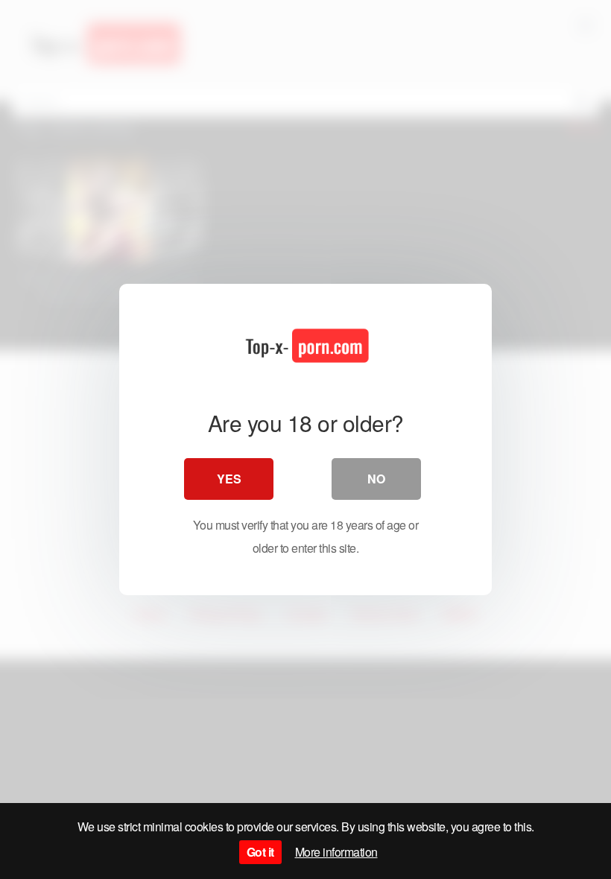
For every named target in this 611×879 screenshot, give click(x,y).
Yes (229, 478)
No (376, 478)
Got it (260, 851)
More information (336, 851)
